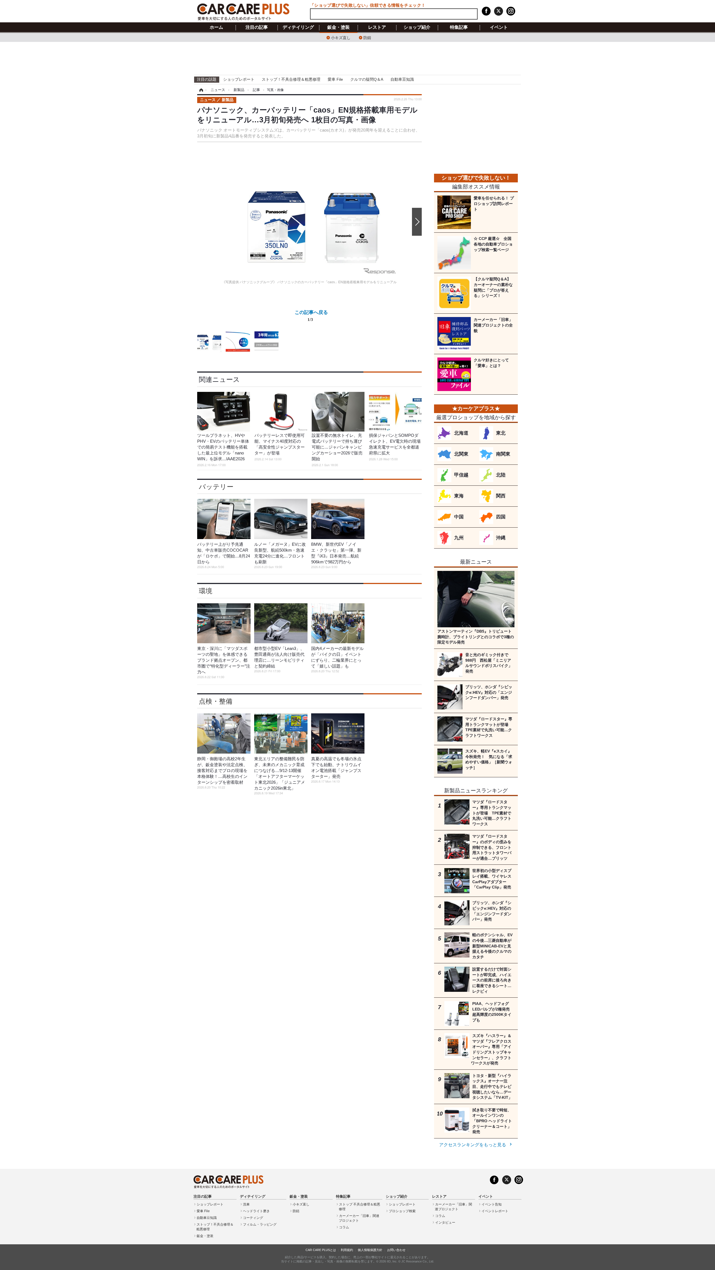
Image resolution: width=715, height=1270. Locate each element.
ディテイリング (298, 27)
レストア (377, 27)
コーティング (253, 1218)
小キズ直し (341, 37)
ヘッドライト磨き (256, 1211)
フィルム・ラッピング (260, 1224)
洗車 (246, 1204)
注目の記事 (257, 27)
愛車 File (335, 79)
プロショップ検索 (402, 1211)
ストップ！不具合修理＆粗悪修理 (291, 79)
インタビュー (445, 1222)
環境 (205, 591)
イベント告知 (492, 1204)
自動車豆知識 (402, 79)
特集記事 (459, 27)
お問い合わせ (396, 1250)
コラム (344, 1227)
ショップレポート (238, 79)
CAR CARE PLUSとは (321, 1250)
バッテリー (216, 486)
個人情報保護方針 (370, 1250)
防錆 (367, 37)
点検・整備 (215, 701)
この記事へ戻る (311, 315)
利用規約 (347, 1250)
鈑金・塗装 (338, 27)
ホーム (216, 27)
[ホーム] (200, 90)
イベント (499, 27)
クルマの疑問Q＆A (366, 79)
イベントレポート (495, 1211)
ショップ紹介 (417, 27)
